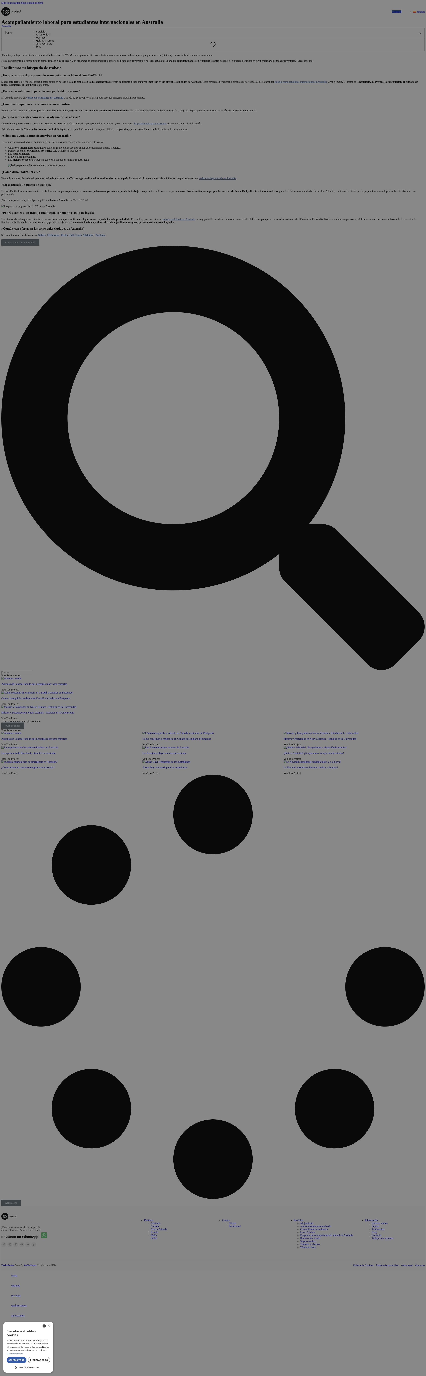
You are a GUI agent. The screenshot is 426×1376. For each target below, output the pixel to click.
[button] (28, 1367)
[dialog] (28, 1347)
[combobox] (44, 1326)
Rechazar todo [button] (39, 1360)
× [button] (48, 1325)
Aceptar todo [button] (16, 1360)
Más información (15, 1353)
